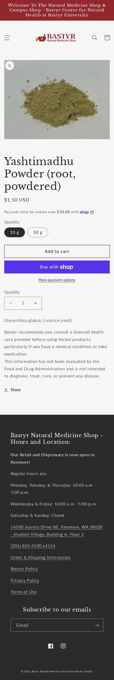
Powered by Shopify (80, 671)
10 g (14, 232)
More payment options (57, 280)
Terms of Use (24, 591)
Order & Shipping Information (41, 557)
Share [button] (16, 389)
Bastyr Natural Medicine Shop (50, 671)
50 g (37, 232)
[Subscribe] (97, 625)
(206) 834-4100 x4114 (33, 545)
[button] (7, 37)
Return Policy (24, 568)
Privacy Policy (25, 580)
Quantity (11, 292)
